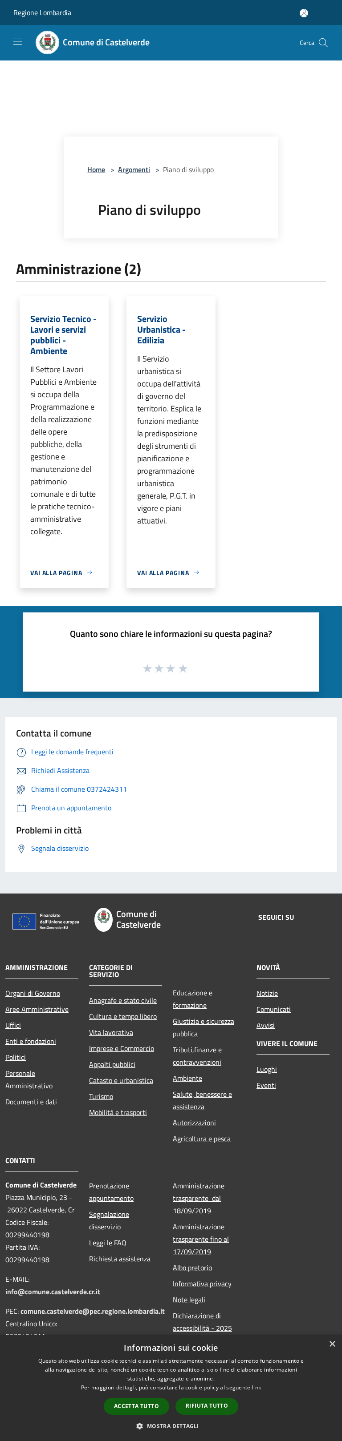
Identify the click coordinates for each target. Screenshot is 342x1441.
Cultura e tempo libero (123, 1016)
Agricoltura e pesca (202, 1138)
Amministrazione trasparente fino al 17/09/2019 (201, 1239)
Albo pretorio (192, 1267)
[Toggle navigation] (17, 41)
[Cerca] (323, 42)
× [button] (332, 1344)
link (256, 1387)
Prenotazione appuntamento (111, 1192)
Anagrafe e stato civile (123, 1000)
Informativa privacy (202, 1283)
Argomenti (134, 169)
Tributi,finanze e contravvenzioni (197, 1055)
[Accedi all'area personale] (304, 13)
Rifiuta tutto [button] (207, 1405)
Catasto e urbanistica (121, 1080)
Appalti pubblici (112, 1064)
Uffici (13, 1025)
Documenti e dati (31, 1101)
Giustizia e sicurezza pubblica (203, 1027)
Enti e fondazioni (30, 1041)
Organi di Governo (32, 993)
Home (96, 169)
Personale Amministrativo (29, 1079)
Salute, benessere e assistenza (202, 1100)
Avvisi (265, 1025)
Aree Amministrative (37, 1009)
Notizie (267, 993)
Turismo (101, 1096)
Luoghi (266, 1069)
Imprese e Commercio (121, 1048)
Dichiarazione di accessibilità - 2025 (202, 1321)
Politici (15, 1057)
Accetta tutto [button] (136, 1406)
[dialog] (171, 1388)
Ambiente (187, 1078)
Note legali (189, 1299)
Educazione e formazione (192, 998)
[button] (171, 1425)
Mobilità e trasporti (118, 1112)
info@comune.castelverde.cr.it (52, 1291)
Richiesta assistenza (120, 1258)
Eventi (266, 1085)
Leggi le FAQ (107, 1242)
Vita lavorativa (111, 1032)
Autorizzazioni (194, 1122)
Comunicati (273, 1009)
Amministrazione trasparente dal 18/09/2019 (198, 1198)
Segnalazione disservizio (109, 1220)
